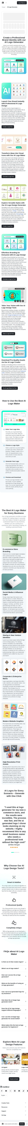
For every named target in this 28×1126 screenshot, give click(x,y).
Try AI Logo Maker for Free (9, 388)
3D (23, 210)
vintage (15, 210)
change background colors (14, 315)
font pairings (19, 214)
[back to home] (2, 2)
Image (3, 7)
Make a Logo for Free (8, 333)
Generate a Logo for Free (9, 279)
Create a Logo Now (8, 126)
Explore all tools (14, 1079)
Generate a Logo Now (8, 176)
